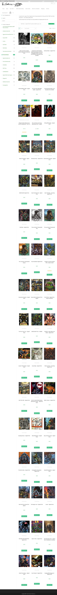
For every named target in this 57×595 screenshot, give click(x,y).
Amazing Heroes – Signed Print (24, 435)
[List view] (22, 28)
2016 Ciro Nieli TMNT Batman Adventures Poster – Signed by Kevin (37, 401)
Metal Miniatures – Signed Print (37, 436)
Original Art (5, 78)
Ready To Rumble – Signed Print (24, 159)
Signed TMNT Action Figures (7, 75)
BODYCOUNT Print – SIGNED (37, 331)
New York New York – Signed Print (36, 193)
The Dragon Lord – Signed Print (37, 504)
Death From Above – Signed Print (24, 574)
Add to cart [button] (24, 63)
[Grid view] (19, 28)
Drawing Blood (5, 85)
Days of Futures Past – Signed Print (49, 436)
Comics (4, 41)
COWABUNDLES (22, 119)
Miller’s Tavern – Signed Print (49, 400)
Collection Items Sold (6, 31)
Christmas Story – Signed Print (37, 158)
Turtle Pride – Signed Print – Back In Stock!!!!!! (49, 298)
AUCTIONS (4, 44)
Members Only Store (6, 81)
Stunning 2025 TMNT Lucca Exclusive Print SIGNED (49, 89)
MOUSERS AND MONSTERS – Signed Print (24, 539)
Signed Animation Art (6, 58)
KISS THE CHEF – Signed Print (24, 400)
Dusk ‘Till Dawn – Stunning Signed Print (50, 193)
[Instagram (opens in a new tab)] (54, 3)
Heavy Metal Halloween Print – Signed (37, 298)
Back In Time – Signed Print (37, 538)
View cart (51, 23)
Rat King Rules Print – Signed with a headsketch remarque (49, 539)
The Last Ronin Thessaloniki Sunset (24, 262)
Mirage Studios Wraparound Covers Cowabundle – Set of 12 (24, 123)
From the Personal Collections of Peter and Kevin (8, 27)
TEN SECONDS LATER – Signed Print (24, 89)
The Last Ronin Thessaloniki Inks (37, 228)
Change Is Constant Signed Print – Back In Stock (49, 262)
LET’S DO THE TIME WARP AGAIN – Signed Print (37, 89)
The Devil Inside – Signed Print (24, 470)
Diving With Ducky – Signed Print (49, 123)
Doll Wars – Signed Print (24, 227)
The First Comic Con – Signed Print (24, 332)
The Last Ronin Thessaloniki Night (49, 228)
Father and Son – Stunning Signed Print (50, 366)
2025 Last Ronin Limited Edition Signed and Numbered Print (24, 52)
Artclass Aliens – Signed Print (49, 50)
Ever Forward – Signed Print (37, 573)
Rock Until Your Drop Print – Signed (24, 505)
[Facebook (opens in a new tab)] (52, 3)
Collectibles (5, 64)
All (54, 28)
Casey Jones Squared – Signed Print (24, 298)
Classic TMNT (5, 37)
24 (53, 28)
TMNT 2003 (5, 47)
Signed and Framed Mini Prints (8, 34)
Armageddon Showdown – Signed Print (37, 471)
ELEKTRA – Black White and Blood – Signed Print (49, 332)
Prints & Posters (24, 47)
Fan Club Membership (6, 61)
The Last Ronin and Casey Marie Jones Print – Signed (37, 123)
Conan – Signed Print (50, 504)
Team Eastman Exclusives (7, 51)
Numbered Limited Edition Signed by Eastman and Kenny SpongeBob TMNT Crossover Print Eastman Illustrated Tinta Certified (37, 53)
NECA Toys (4, 68)
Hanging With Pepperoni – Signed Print (50, 574)
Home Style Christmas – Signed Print (49, 159)
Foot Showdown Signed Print (36, 261)
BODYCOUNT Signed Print (24, 192)
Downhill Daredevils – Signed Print (49, 471)
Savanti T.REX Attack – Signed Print (24, 366)
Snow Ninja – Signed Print (37, 365)
